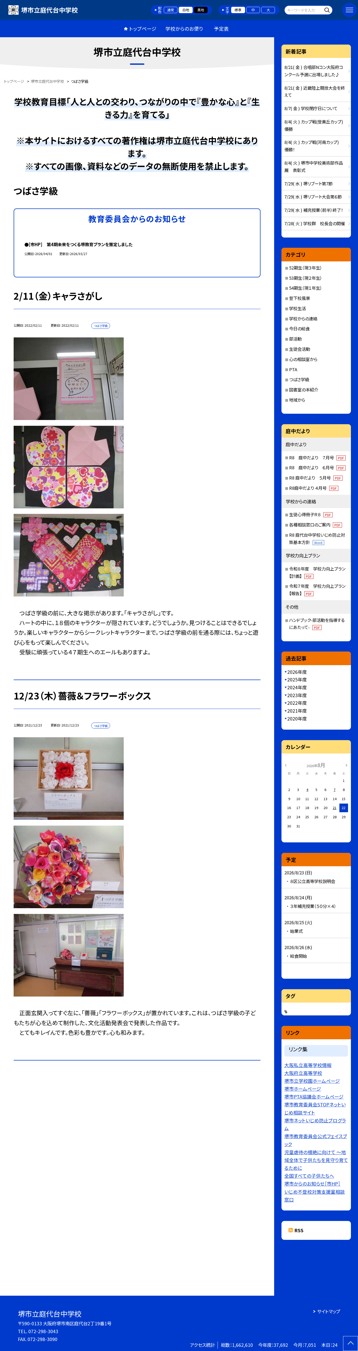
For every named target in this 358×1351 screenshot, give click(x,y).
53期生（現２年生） (305, 278)
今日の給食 (299, 328)
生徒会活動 (299, 349)
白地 (185, 9)
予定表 (221, 28)
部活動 (295, 339)
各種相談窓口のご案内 (314, 524)
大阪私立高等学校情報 (308, 1065)
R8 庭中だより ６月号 (316, 467)
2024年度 (297, 687)
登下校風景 (299, 298)
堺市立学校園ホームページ (312, 1080)
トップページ (142, 28)
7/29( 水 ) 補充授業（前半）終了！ (313, 210)
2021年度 (297, 710)
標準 (238, 9)
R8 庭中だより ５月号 (315, 478)
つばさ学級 (299, 379)
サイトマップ (328, 1311)
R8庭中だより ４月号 (313, 488)
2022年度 (297, 702)
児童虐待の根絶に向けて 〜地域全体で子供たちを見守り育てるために (316, 1160)
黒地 (200, 9)
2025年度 (297, 679)
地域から (297, 400)
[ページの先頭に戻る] (350, 1343)
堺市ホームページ (302, 1088)
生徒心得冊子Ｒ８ (310, 514)
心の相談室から (303, 359)
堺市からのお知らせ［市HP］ (312, 1183)
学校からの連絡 (303, 318)
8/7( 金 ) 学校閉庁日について (311, 108)
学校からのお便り (184, 28)
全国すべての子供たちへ (309, 1175)
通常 (170, 9)
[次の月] (346, 764)
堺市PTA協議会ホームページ (314, 1096)
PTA (293, 369)
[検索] (328, 9)
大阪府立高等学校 (303, 1072)
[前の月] (285, 764)
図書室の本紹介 (303, 389)
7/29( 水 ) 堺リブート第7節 (308, 183)
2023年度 (297, 695)
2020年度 (297, 718)
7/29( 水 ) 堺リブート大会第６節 (313, 196)
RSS (298, 1230)
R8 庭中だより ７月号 (316, 457)
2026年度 (297, 672)
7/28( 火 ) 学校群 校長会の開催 (314, 223)
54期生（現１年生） (305, 288)
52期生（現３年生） (305, 268)
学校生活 (297, 308)
